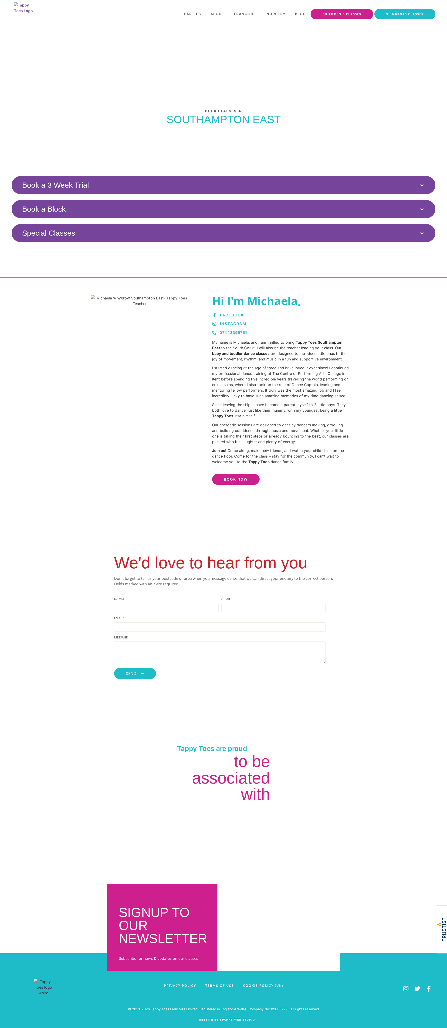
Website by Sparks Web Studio (227, 1019)
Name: (119, 599)
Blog (300, 14)
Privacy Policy (180, 985)
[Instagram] (214, 324)
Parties (192, 14)
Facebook (232, 315)
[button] (223, 185)
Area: (225, 599)
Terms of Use (219, 985)
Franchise (245, 14)
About (217, 14)
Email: (119, 618)
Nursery (276, 14)
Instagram (233, 323)
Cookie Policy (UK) (263, 985)
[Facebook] (214, 315)
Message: (121, 637)
